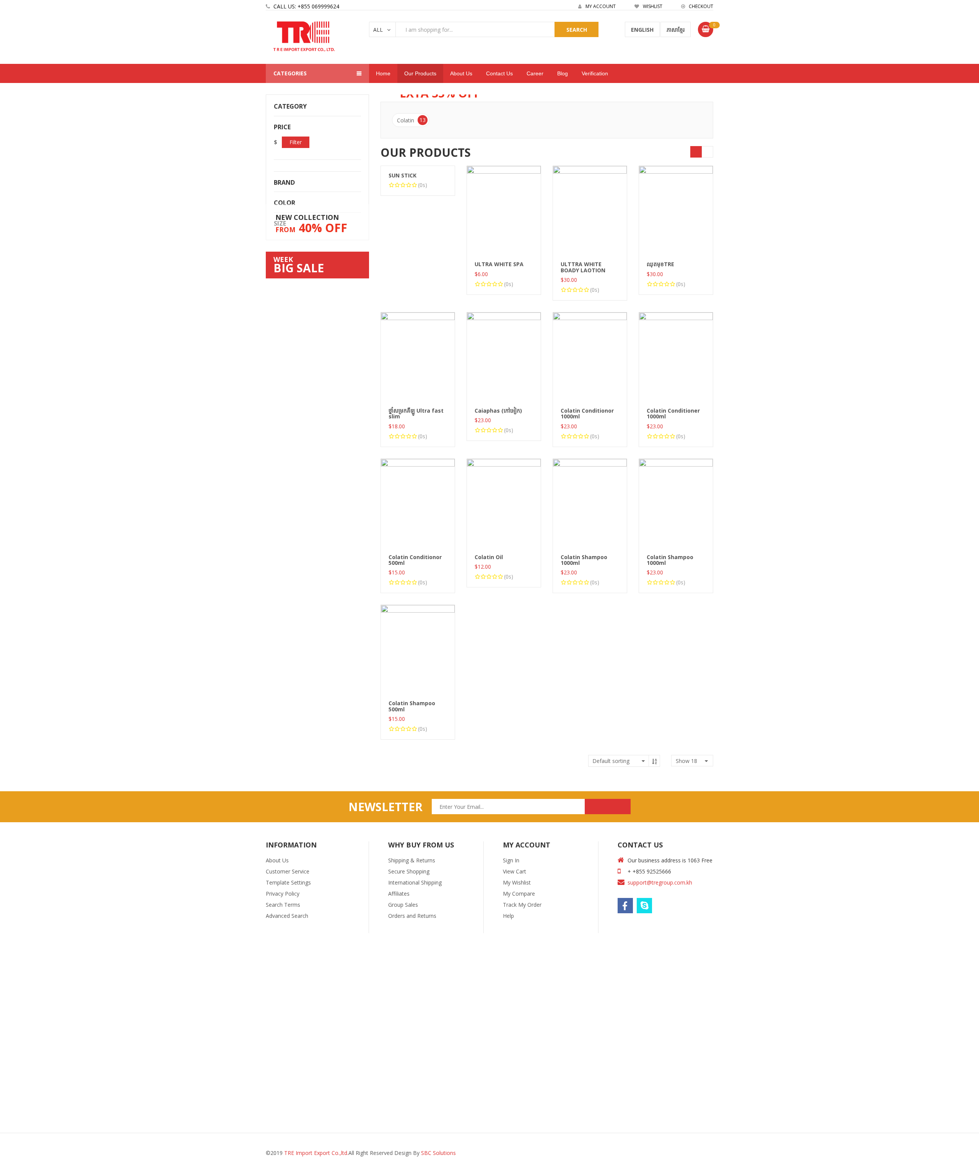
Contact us (499, 73)
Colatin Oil (489, 557)
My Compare (519, 893)
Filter (295, 142)
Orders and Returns (412, 915)
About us (461, 73)
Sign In (511, 860)
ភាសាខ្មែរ (676, 29)
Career (535, 73)
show (686, 760)
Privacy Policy (282, 893)
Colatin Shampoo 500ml (412, 705)
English (642, 29)
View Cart (514, 871)
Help (508, 915)
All (378, 29)
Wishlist (652, 6)
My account (600, 6)
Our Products (420, 73)
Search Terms (283, 904)
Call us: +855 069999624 (306, 6)
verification (595, 73)
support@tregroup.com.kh (660, 882)
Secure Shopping (408, 871)
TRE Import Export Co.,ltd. (316, 1152)
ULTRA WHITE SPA (499, 264)
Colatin (411, 120)
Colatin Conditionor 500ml (415, 559)
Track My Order (522, 904)
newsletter (385, 807)
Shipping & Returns (411, 860)
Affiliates (399, 893)
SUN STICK (402, 175)
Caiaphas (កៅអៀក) (498, 410)
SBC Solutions (438, 1152)
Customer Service (287, 871)
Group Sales (403, 904)
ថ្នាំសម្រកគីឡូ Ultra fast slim (416, 413)
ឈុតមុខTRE (660, 264)
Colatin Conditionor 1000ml (587, 413)
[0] (705, 29)
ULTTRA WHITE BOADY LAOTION (583, 266)
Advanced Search (287, 915)
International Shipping (415, 882)
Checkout (700, 6)
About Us (277, 860)
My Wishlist (517, 882)
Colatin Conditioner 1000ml (673, 413)
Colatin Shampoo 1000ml (584, 559)
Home (383, 73)
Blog (562, 73)
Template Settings (288, 882)
